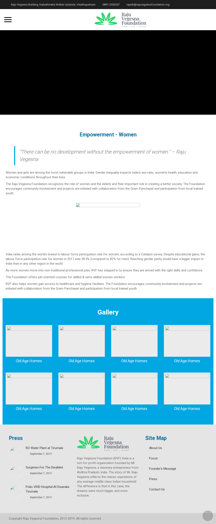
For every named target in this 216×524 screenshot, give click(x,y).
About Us (155, 448)
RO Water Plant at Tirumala (44, 448)
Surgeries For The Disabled (44, 467)
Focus (153, 458)
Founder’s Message (162, 469)
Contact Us (157, 489)
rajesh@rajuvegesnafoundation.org (148, 4)
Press (153, 479)
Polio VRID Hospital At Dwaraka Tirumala (47, 489)
